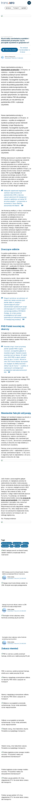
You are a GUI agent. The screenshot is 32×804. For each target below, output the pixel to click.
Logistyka (23, 8)
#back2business (6, 543)
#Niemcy (25, 543)
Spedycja (8, 8)
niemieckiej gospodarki (9, 419)
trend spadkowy (11, 268)
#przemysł (24, 546)
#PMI (11, 546)
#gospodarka (17, 543)
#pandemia (5, 546)
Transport (16, 8)
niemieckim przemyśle (10, 70)
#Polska (17, 546)
